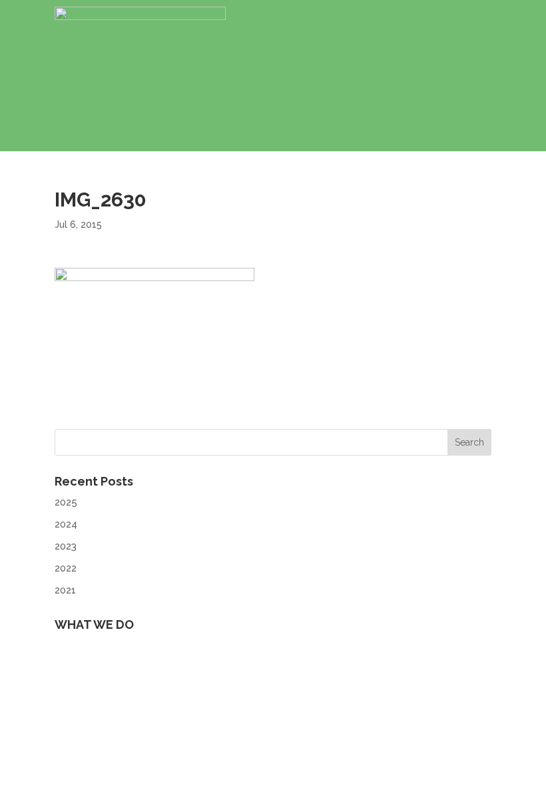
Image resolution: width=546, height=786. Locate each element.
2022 (66, 568)
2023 (66, 546)
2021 (65, 590)
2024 (66, 524)
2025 (66, 502)
